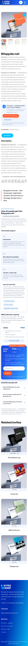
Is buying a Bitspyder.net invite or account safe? (12, 402)
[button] (24, 14)
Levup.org (14, 494)
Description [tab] (7, 135)
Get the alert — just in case (10, 115)
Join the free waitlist (14, 340)
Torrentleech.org (14, 458)
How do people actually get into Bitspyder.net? (12, 395)
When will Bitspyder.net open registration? (11, 388)
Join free (7, 373)
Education (11, 129)
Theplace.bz (14, 566)
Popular (17, 129)
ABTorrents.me (14, 530)
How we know (7, 119)
